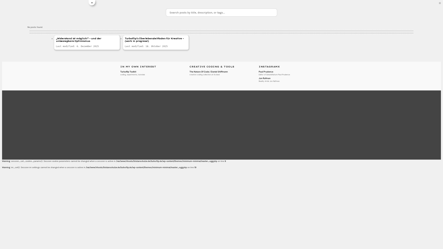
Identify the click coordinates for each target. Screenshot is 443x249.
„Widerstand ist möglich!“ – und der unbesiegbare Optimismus (78, 39)
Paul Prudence (266, 71)
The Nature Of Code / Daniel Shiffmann (208, 71)
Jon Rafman (264, 78)
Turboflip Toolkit (128, 71)
